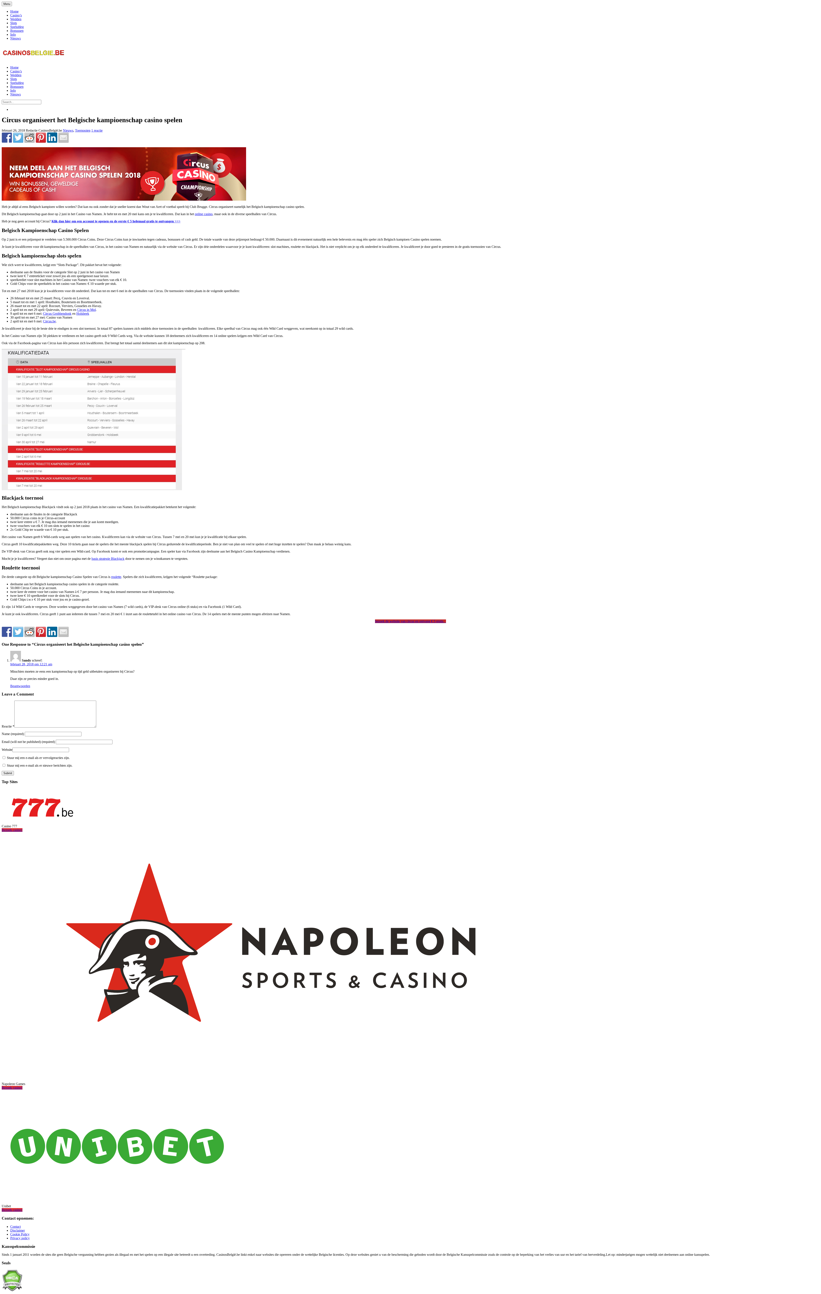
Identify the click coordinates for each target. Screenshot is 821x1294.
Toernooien (82, 130)
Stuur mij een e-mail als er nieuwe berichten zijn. (39, 765)
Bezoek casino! (12, 830)
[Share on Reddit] (29, 137)
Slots (13, 23)
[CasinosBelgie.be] (34, 60)
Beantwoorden (20, 686)
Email (28, 742)
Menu (6, 4)
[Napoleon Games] (270, 1076)
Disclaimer (17, 1230)
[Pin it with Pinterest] (41, 137)
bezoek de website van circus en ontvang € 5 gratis (410, 621)
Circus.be (49, 321)
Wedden (15, 19)
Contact (15, 1226)
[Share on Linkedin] (52, 137)
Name (13, 734)
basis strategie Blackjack (108, 558)
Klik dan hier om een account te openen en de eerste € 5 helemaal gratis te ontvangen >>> (116, 221)
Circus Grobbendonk (57, 313)
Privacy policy (20, 1238)
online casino (204, 214)
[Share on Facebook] (7, 137)
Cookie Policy (20, 1234)
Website (7, 749)
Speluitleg (17, 27)
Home (14, 11)
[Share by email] (63, 137)
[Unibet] (117, 1199)
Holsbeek (82, 313)
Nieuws (15, 38)
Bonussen (17, 30)
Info (13, 34)
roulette (116, 577)
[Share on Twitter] (18, 137)
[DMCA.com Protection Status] (12, 1290)
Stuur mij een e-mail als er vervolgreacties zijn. (38, 758)
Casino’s (16, 15)
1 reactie (97, 130)
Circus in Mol (86, 310)
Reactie (8, 726)
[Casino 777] (42, 819)
